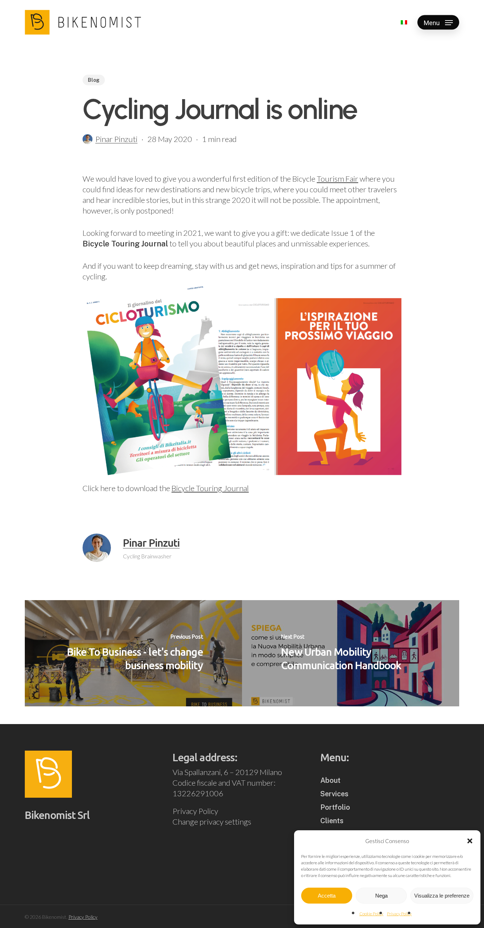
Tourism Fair (337, 178)
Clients (331, 820)
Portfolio (335, 807)
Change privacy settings (212, 821)
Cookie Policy (371, 913)
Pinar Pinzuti (116, 139)
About (330, 780)
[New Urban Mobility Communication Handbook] (350, 653)
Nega (381, 896)
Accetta (327, 896)
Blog (94, 80)
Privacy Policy (399, 913)
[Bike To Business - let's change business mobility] (133, 653)
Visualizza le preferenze (441, 896)
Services (334, 794)
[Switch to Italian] (404, 22)
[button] (469, 840)
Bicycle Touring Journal (210, 488)
